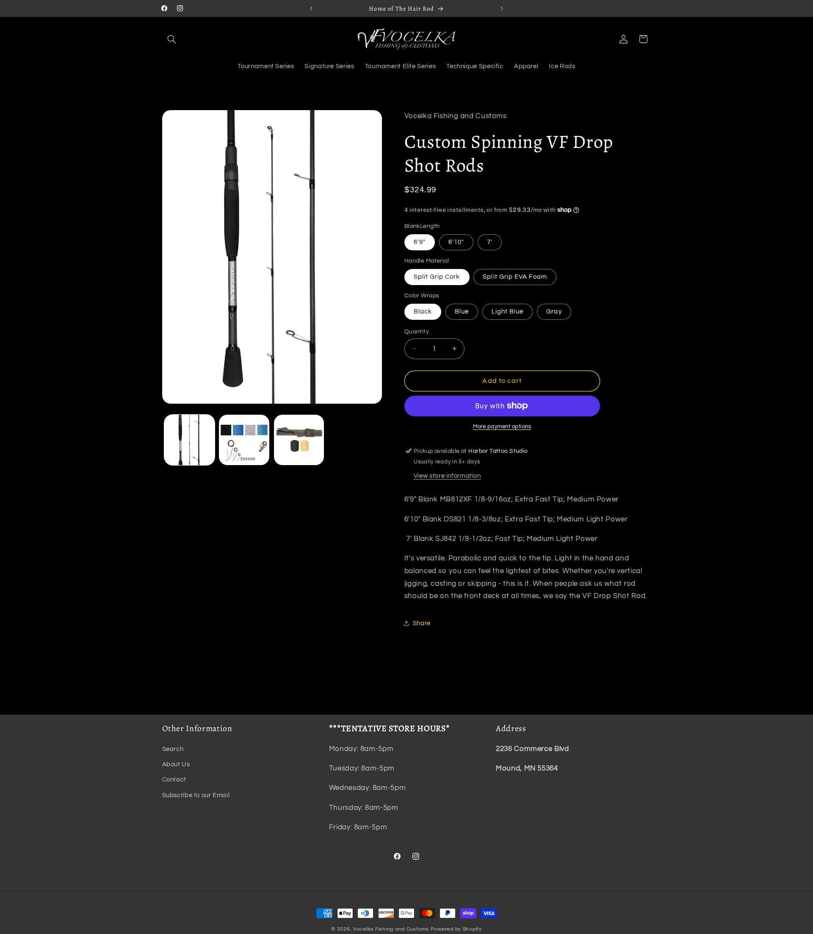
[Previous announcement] (311, 8)
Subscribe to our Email (196, 795)
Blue (462, 311)
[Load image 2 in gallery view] (244, 440)
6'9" (420, 241)
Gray (553, 311)
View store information (447, 475)
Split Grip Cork (437, 276)
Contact (174, 780)
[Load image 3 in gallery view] (299, 440)
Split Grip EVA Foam (515, 276)
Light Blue (508, 311)
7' (489, 241)
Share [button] (422, 623)
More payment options (502, 427)
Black (423, 311)
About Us (176, 764)
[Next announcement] (501, 8)
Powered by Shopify (456, 929)
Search (173, 749)
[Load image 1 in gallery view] (189, 440)
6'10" (456, 241)
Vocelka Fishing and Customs (391, 929)
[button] (172, 39)
